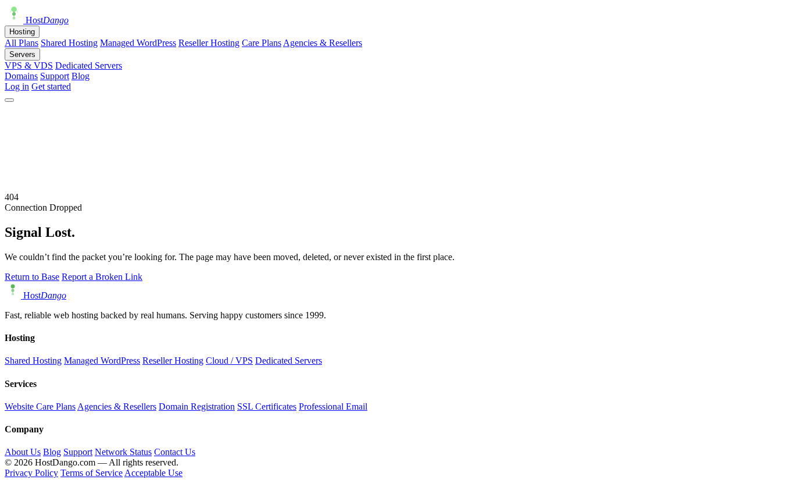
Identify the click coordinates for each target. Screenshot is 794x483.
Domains (21, 76)
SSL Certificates (266, 406)
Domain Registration (197, 406)
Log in (17, 86)
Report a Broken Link (102, 277)
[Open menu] (9, 100)
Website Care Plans (40, 406)
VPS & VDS (29, 65)
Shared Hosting (69, 43)
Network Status (123, 452)
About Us (23, 452)
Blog (80, 76)
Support (54, 76)
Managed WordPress (138, 43)
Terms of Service (91, 473)
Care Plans (261, 43)
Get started (51, 86)
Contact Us (174, 452)
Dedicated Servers (88, 65)
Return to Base (32, 277)
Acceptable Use (153, 473)
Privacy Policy (31, 473)
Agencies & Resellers (322, 43)
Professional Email (333, 406)
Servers (22, 54)
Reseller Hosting (208, 43)
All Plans (21, 43)
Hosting (22, 31)
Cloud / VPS (229, 360)
